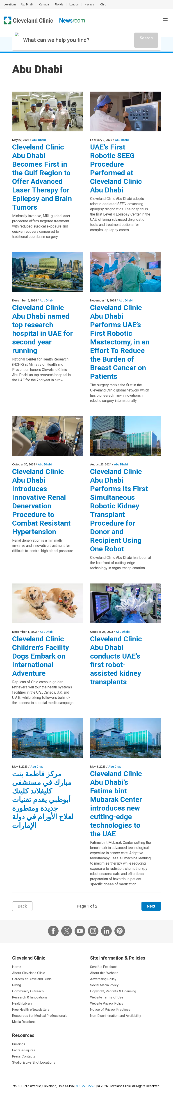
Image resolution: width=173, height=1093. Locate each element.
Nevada (89, 4)
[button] (165, 20)
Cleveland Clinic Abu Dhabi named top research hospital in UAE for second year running (42, 329)
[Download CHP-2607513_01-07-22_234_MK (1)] (47, 603)
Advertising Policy (103, 979)
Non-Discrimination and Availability (115, 1016)
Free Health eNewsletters (31, 1010)
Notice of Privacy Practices (110, 1010)
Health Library (22, 1003)
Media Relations (24, 1022)
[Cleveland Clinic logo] (28, 20)
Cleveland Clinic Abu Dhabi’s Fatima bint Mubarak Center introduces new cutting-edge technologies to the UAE (116, 803)
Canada (44, 4)
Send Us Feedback (103, 967)
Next (151, 906)
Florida (59, 4)
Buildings (18, 1044)
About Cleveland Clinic (28, 973)
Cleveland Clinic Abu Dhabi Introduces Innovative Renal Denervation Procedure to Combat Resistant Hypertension (41, 501)
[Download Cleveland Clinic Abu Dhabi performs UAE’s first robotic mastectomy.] (125, 272)
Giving (16, 985)
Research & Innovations (30, 997)
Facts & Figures (23, 1050)
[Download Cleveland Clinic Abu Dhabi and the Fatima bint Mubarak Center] (125, 436)
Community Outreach (28, 991)
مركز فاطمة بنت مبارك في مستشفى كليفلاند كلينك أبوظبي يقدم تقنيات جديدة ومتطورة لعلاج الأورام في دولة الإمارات (43, 799)
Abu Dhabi (27, 4)
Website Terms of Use (106, 997)
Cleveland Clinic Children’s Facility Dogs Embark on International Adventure (40, 656)
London (74, 4)
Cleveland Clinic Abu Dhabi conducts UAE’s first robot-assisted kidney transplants (116, 660)
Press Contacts (23, 1056)
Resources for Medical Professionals (39, 1016)
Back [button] (22, 906)
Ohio (103, 4)
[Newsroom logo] (72, 20)
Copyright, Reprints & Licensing (113, 991)
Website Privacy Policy (106, 1003)
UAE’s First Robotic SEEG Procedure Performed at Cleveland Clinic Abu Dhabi (116, 168)
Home (16, 967)
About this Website (104, 973)
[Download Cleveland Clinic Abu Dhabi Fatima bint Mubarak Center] (47, 738)
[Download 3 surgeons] (47, 111)
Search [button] (146, 38)
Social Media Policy (104, 985)
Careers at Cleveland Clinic (32, 979)
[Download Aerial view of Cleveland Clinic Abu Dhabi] (47, 272)
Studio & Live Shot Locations (33, 1062)
